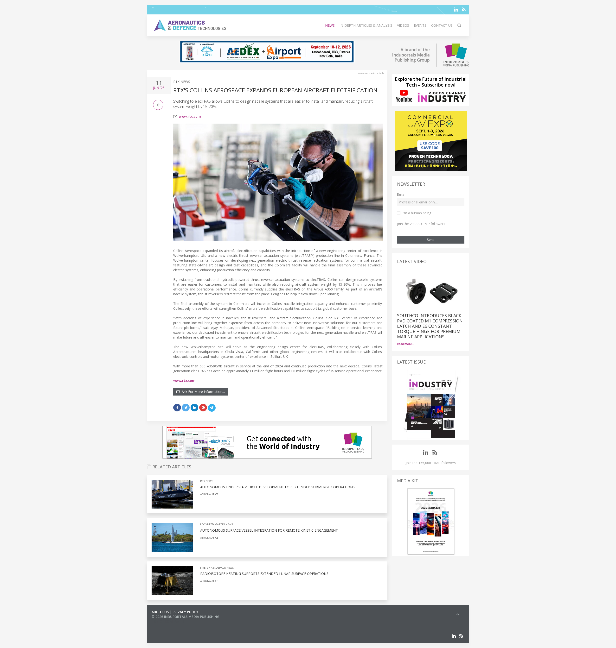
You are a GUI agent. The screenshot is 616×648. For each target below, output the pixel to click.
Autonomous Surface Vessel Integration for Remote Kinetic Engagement (269, 530)
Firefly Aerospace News (217, 567)
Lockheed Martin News (216, 524)
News (330, 25)
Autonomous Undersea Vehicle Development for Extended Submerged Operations (277, 487)
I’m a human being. (417, 213)
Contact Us (442, 25)
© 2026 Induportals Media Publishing (185, 616)
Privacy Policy (185, 612)
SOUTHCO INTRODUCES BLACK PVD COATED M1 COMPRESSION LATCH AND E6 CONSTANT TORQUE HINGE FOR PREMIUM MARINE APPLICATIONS (430, 326)
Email (401, 194)
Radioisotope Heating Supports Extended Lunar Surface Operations (264, 573)
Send (431, 239)
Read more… (405, 344)
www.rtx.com (190, 116)
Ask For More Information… (202, 391)
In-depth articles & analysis (366, 25)
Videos (403, 25)
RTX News (181, 81)
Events (420, 25)
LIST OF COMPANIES (168, 621)
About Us (160, 612)
